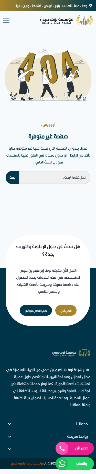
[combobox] (54, 177)
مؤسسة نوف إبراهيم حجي (27, 463)
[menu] (6, 19)
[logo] (61, 19)
